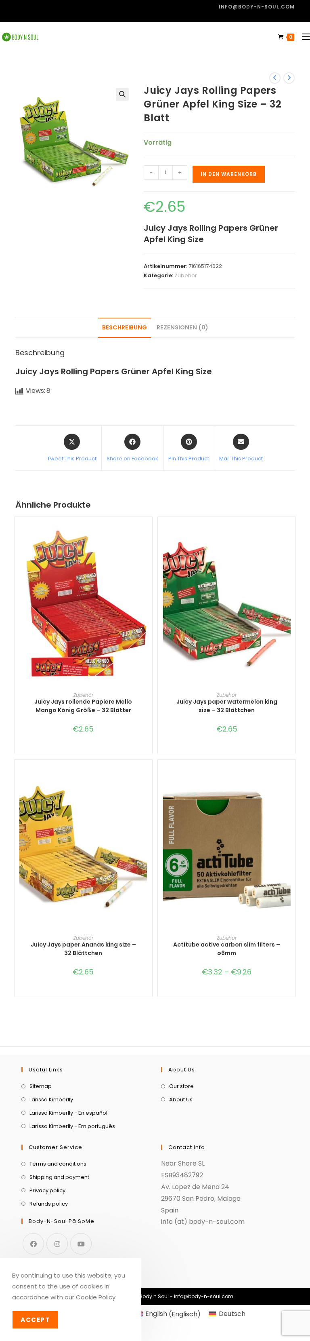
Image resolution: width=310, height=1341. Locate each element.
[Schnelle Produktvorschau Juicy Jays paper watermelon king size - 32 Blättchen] (291, 539)
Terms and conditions (57, 1164)
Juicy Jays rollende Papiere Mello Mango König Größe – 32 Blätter (83, 706)
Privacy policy (47, 1190)
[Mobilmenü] (303, 37)
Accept (35, 1320)
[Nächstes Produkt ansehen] (289, 78)
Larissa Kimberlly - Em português (72, 1126)
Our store (181, 1086)
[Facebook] (33, 1244)
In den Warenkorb (229, 174)
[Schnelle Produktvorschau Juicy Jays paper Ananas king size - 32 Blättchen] (148, 782)
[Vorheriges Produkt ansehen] (275, 78)
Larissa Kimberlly (51, 1099)
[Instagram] (57, 1244)
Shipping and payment (59, 1177)
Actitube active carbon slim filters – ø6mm (226, 948)
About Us (181, 1099)
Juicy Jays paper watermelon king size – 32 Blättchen (226, 706)
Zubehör (185, 275)
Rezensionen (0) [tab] (182, 327)
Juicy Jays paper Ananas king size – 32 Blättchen (83, 948)
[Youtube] (81, 1244)
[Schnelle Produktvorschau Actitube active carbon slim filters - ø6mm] (291, 782)
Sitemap (40, 1086)
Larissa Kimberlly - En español (68, 1113)
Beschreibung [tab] (124, 327)
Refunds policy (48, 1204)
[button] (122, 94)
